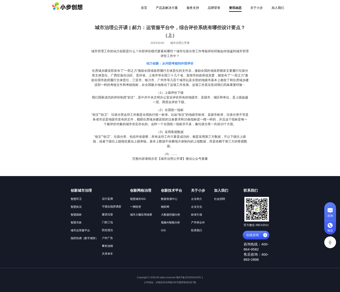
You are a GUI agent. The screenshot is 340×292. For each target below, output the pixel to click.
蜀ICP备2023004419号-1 (189, 277)
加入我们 (278, 7)
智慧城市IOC (138, 198)
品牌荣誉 (214, 7)
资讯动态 (235, 7)
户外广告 (107, 238)
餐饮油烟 (107, 245)
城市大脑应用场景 (141, 214)
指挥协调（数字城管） (84, 238)
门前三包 (107, 222)
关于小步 (256, 7)
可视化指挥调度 (111, 206)
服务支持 (193, 7)
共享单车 (107, 253)
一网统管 (135, 206)
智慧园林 (76, 214)
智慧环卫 (76, 198)
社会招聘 (219, 198)
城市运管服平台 (80, 230)
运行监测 (107, 198)
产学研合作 (198, 222)
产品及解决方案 (167, 7)
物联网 (165, 206)
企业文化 (196, 206)
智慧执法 (76, 206)
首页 (144, 7)
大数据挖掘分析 (170, 214)
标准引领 (196, 214)
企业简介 (196, 198)
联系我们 (196, 230)
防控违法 (107, 230)
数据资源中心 (169, 198)
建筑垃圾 (107, 214)
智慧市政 (76, 222)
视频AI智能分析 (170, 222)
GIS (163, 230)
